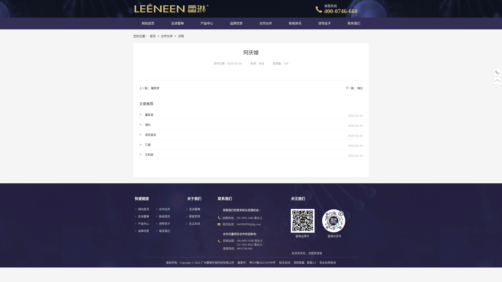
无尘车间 (194, 223)
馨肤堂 (155, 88)
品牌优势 (143, 231)
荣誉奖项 (194, 216)
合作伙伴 (167, 36)
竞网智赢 (299, 262)
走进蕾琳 (143, 216)
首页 (153, 36)
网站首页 (143, 209)
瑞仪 (360, 88)
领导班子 (164, 223)
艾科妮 (149, 154)
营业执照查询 (327, 262)
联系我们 (164, 231)
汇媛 (148, 144)
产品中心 (143, 223)
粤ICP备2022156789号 (262, 262)
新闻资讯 (164, 216)
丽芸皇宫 (150, 134)
